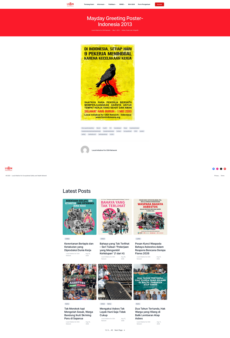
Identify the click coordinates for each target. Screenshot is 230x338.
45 (112, 330)
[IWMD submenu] (124, 4)
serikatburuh (92, 134)
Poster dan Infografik (132, 30)
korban (119, 131)
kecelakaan (117, 128)
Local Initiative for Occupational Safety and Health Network (29, 175)
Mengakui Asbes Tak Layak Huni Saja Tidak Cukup (113, 312)
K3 (110, 128)
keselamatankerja (108, 131)
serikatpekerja (103, 134)
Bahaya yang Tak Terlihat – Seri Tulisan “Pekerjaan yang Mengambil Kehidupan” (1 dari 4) (114, 248)
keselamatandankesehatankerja (91, 131)
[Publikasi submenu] (115, 4)
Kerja (125, 128)
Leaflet (138, 238)
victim (112, 134)
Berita (67, 304)
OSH (135, 131)
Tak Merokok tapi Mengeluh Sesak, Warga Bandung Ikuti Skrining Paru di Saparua (78, 313)
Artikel (123, 30)
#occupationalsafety (88, 128)
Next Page (120, 330)
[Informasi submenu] (104, 4)
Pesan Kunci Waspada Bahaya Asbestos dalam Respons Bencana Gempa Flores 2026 (150, 248)
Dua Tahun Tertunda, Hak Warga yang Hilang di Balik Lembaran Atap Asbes (150, 313)
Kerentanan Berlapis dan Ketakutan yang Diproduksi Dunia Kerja (78, 247)
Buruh (98, 128)
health (105, 128)
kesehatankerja (134, 128)
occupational (127, 131)
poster (142, 131)
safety (83, 134)
